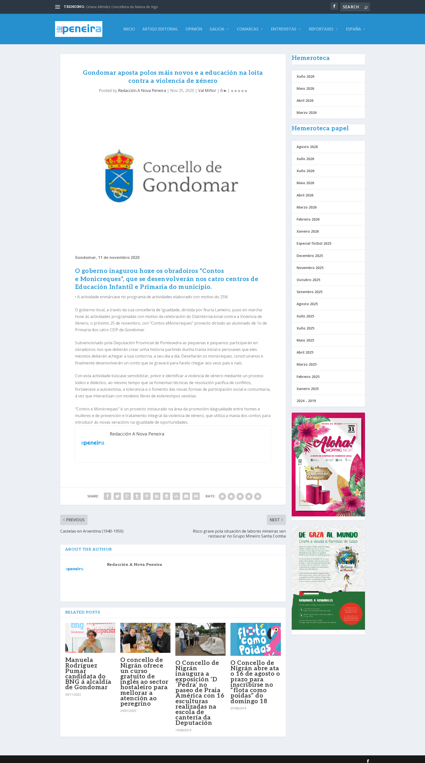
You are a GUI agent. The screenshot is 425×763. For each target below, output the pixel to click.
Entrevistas (283, 29)
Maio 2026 (305, 88)
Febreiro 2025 (308, 376)
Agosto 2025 (307, 303)
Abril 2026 (305, 100)
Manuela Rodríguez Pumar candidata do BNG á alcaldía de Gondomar (88, 673)
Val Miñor (207, 90)
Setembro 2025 (309, 291)
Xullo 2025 (305, 316)
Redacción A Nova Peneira (142, 90)
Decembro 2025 (310, 255)
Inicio (129, 29)
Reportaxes (321, 29)
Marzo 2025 (307, 364)
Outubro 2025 (308, 279)
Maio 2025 (305, 340)
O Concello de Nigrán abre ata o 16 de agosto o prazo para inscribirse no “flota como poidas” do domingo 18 (255, 682)
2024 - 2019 (306, 400)
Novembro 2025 (310, 267)
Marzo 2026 (307, 112)
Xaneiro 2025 (308, 388)
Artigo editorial (160, 29)
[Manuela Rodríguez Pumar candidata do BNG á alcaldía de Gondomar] (90, 638)
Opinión (193, 29)
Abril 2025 (305, 352)
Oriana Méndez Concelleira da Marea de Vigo (122, 6)
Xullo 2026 (305, 158)
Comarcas (247, 29)
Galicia (217, 29)
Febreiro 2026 (308, 219)
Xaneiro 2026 (308, 231)
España (353, 29)
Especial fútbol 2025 (314, 243)
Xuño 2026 (305, 76)
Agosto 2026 (307, 146)
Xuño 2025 (305, 328)
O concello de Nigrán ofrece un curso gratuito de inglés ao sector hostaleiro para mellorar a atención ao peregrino (144, 681)
